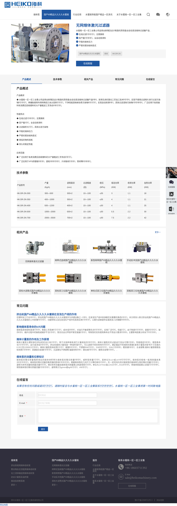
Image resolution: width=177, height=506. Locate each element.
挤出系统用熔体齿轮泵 (20, 465)
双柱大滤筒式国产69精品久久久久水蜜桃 (69, 481)
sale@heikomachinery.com (141, 477)
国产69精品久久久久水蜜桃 (56, 14)
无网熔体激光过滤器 (60, 465)
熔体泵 (36, 14)
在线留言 (150, 79)
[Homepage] (171, 173)
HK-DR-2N (116, 54)
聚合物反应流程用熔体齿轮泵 (23, 469)
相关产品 (88, 79)
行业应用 (77, 14)
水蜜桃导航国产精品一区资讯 (98, 14)
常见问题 (119, 79)
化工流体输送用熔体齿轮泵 (22, 473)
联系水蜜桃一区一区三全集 (103, 482)
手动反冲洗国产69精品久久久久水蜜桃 (68, 477)
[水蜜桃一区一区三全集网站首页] (23, 5)
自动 (106, 54)
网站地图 (160, 500)
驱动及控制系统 (18, 481)
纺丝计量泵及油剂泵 (19, 477)
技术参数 (57, 79)
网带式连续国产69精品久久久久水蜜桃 (68, 469)
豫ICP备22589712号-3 (143, 500)
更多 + (157, 232)
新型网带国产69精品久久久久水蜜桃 (67, 473)
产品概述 (26, 79)
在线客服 (87, 63)
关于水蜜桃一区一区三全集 (129, 14)
